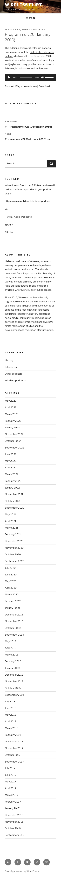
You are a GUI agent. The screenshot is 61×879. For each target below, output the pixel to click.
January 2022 (12, 487)
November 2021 (14, 494)
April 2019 (10, 648)
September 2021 (14, 507)
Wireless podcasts (23, 103)
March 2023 (11, 414)
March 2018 (11, 728)
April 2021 (10, 521)
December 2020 (14, 541)
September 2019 (14, 634)
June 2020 (11, 574)
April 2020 (11, 587)
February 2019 (13, 661)
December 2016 (14, 815)
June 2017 (10, 774)
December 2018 (14, 674)
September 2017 (14, 761)
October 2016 (13, 828)
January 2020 (12, 607)
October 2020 (13, 554)
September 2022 (14, 447)
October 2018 (13, 688)
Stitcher (9, 232)
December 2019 (14, 614)
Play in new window (26, 86)
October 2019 (13, 628)
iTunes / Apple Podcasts (18, 216)
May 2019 (10, 641)
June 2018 (10, 708)
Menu (32, 17)
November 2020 (14, 547)
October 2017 (12, 755)
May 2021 (10, 514)
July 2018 (10, 701)
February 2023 (13, 420)
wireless (39, 30)
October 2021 (12, 501)
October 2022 (13, 441)
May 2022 (10, 460)
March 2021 (11, 527)
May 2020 (10, 581)
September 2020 (14, 561)
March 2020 (12, 594)
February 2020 (13, 601)
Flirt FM (48, 277)
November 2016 (14, 821)
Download (44, 86)
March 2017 (11, 795)
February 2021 (13, 534)
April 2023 (10, 407)
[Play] (9, 77)
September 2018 (14, 694)
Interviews (11, 367)
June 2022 (10, 454)
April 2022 (10, 467)
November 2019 (14, 621)
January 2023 (12, 427)
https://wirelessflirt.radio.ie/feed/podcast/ (28, 201)
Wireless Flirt (23, 4)
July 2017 (10, 768)
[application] (30, 77)
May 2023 (10, 400)
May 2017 (10, 781)
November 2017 (14, 748)
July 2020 (10, 567)
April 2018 (10, 721)
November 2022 (14, 434)
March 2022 (11, 474)
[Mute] (42, 77)
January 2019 (12, 668)
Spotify (9, 224)
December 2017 (14, 741)
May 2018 (10, 714)
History (9, 360)
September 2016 (14, 835)
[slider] (49, 77)
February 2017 (13, 801)
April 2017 (10, 788)
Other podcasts (13, 373)
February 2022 (13, 481)
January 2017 (12, 808)
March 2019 (11, 654)
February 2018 (13, 734)
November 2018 (14, 681)
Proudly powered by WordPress (22, 871)
